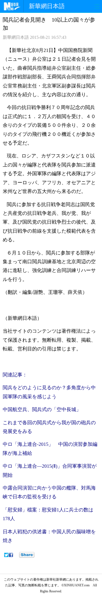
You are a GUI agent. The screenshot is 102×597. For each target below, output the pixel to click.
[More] (27, 555)
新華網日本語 (47, 6)
